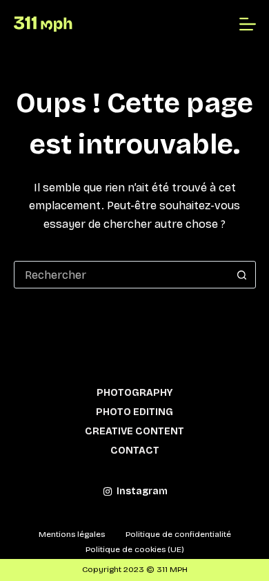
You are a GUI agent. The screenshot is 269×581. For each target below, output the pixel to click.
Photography (134, 393)
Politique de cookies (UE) (135, 549)
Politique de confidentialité (178, 534)
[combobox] (121, 274)
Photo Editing (134, 412)
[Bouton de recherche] (242, 275)
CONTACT (134, 450)
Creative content (134, 431)
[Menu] (247, 24)
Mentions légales (72, 534)
